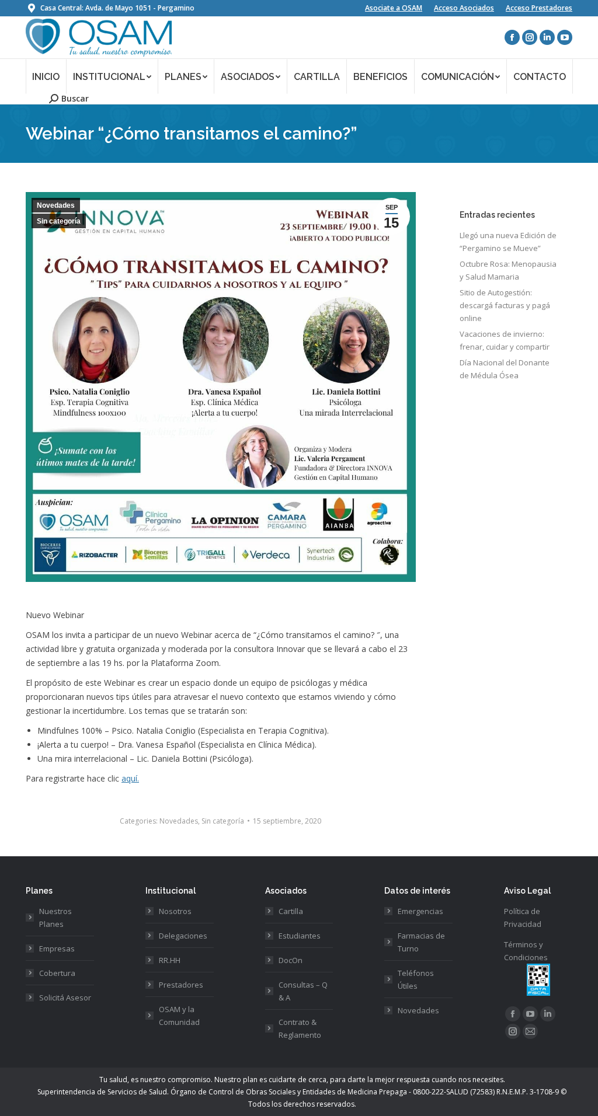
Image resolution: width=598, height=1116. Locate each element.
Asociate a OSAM (393, 8)
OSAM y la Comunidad (179, 1015)
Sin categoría (59, 221)
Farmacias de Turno (421, 942)
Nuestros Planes (55, 917)
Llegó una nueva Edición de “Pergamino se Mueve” (508, 241)
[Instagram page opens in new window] (529, 37)
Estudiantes (300, 935)
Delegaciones (183, 935)
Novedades (56, 205)
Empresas (57, 948)
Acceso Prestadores (539, 8)
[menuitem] (46, 76)
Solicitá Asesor (65, 997)
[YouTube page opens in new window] (564, 37)
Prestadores (181, 984)
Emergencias (420, 911)
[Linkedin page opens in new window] (547, 37)
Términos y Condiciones (526, 950)
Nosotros (175, 911)
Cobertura (57, 973)
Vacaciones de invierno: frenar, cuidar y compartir (505, 340)
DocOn (291, 960)
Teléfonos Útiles (416, 979)
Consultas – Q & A (303, 991)
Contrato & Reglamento (300, 1028)
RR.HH (169, 960)
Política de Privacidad (522, 917)
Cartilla (291, 911)
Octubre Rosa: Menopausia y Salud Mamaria (508, 270)
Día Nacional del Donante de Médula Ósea (505, 369)
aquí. (130, 778)
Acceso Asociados (464, 8)
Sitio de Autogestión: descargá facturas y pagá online (505, 305)
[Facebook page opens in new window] (512, 37)
